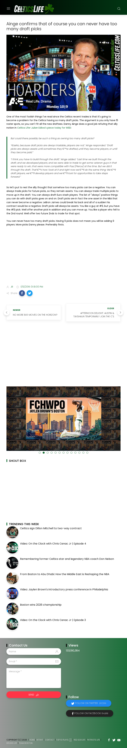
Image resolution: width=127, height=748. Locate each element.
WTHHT (39, 740)
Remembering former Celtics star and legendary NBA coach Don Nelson (67, 559)
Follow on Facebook (91, 713)
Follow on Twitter (90, 703)
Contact (50, 740)
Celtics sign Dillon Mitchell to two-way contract (51, 528)
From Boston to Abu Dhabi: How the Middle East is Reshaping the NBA (64, 574)
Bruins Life (11, 743)
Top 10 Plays (62, 740)
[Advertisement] (63, 256)
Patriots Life (93, 740)
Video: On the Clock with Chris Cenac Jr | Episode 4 (53, 544)
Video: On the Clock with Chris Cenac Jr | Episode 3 (53, 620)
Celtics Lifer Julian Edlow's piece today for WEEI (44, 127)
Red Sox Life (79, 740)
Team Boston (26, 743)
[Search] (119, 9)
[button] (22, 293)
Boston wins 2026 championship (41, 605)
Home (32, 740)
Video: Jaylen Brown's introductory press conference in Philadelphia (64, 589)
